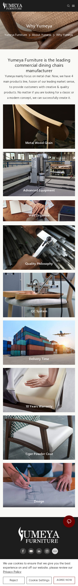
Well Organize (39, 215)
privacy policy (12, 571)
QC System (39, 311)
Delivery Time (39, 359)
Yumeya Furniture (15, 35)
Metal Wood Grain (39, 142)
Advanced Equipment (39, 190)
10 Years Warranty (39, 406)
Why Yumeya (64, 35)
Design (39, 501)
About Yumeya (41, 35)
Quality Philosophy (39, 263)
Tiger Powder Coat (39, 454)
